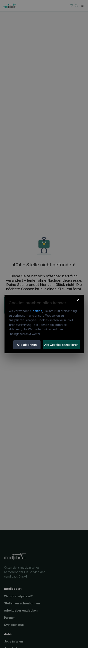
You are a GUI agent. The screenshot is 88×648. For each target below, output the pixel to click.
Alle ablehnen (27, 344)
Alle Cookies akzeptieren (61, 344)
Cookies (36, 311)
